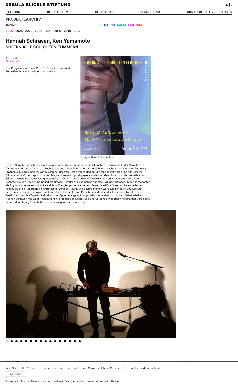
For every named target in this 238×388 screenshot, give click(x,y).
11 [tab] (55, 341)
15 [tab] (74, 341)
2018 (67, 31)
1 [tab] (6, 341)
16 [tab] (79, 341)
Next (159, 270)
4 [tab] (21, 341)
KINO (139, 25)
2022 (38, 31)
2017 (77, 31)
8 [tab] (40, 341)
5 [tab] (26, 341)
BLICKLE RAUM (57, 12)
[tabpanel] (91, 274)
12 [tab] (60, 341)
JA (12, 373)
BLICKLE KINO (150, 12)
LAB (131, 25)
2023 (28, 31)
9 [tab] (45, 341)
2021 (48, 31)
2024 (19, 31)
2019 (57, 31)
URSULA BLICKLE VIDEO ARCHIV (209, 12)
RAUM (121, 25)
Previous (23, 270)
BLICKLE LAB (104, 12)
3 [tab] (16, 341)
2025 (9, 31)
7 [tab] (36, 341)
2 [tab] (11, 341)
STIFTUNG (13, 12)
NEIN (18, 373)
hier (117, 381)
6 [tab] (31, 341)
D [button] (227, 4)
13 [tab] (65, 341)
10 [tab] (50, 341)
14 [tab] (70, 341)
